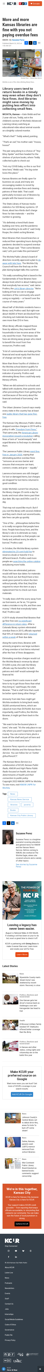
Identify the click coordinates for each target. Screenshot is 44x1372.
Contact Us (9, 1304)
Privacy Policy (10, 1340)
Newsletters (9, 1288)
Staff (7, 1299)
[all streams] (41, 1369)
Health (22, 1021)
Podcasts (8, 1283)
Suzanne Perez (18, 40)
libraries (14, 805)
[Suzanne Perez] (7, 837)
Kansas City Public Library (21, 815)
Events (7, 1293)
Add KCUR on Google (22, 1094)
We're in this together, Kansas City (22, 1190)
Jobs (7, 1309)
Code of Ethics (10, 1325)
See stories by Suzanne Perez (26, 865)
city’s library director (23, 288)
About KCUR (9, 1267)
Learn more (22, 954)
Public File (8, 1335)
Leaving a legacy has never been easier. (22, 926)
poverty (27, 805)
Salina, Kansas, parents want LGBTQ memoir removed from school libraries (28, 1146)
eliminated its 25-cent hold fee (17, 551)
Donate (36, 4)
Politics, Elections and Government (29, 996)
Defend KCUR (22, 1224)
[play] (3, 1369)
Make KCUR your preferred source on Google (22, 1075)
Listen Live (9, 1273)
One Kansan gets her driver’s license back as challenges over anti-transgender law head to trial (30, 1005)
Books (13, 810)
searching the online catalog (26, 561)
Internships (9, 1314)
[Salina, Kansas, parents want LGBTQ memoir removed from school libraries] (13, 1142)
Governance (9, 1330)
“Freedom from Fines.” (26, 429)
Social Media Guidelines (14, 1319)
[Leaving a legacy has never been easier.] (22, 900)
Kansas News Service (19, 799)
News (12, 794)
